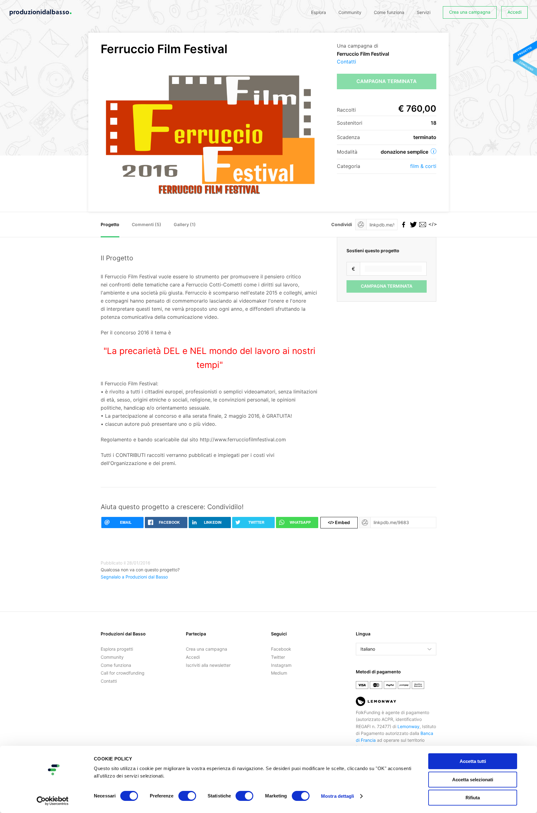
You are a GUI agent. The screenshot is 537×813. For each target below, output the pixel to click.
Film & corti (423, 166)
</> (432, 224)
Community (349, 12)
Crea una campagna (469, 12)
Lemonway (408, 726)
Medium (279, 673)
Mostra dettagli (337, 796)
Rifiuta (473, 797)
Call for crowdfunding (123, 673)
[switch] (187, 796)
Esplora (318, 12)
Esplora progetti (117, 649)
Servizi (423, 12)
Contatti (346, 61)
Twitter (278, 657)
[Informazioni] (433, 151)
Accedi (514, 12)
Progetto (110, 224)
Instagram (281, 665)
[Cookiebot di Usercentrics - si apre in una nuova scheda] (52, 801)
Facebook (281, 649)
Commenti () (146, 224)
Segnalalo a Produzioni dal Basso (134, 576)
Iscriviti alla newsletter (208, 665)
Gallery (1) (185, 224)
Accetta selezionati (472, 779)
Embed (339, 522)
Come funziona (389, 12)
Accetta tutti (473, 761)
